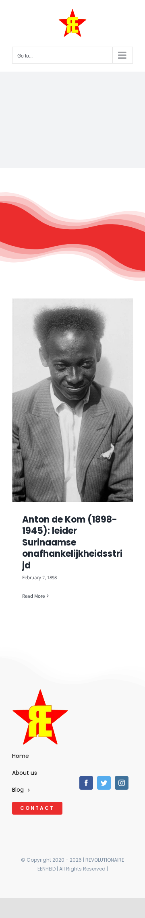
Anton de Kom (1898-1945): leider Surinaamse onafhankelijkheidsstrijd (72, 542)
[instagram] (121, 783)
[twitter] (104, 783)
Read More (33, 596)
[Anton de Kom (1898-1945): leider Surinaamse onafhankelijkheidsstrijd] (72, 400)
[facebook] (86, 783)
